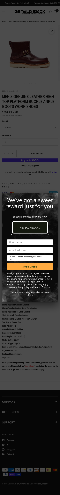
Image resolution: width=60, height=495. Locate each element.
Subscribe (30, 266)
